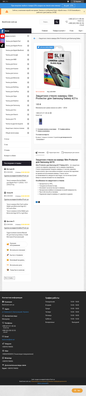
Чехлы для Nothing (12, 87)
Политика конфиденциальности (57, 381)
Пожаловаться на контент (39, 381)
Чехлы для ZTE (11, 119)
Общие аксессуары (12, 133)
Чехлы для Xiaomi (12, 114)
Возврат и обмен (10, 155)
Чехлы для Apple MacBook (15, 50)
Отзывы (7, 150)
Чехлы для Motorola (12, 78)
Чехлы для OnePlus (12, 91)
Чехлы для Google (12, 55)
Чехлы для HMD (11, 59)
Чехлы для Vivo (11, 110)
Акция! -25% (68, 6)
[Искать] (56, 22)
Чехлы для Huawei (12, 68)
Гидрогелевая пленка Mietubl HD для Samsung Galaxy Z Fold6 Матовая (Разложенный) (17, 235)
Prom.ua (52, 379)
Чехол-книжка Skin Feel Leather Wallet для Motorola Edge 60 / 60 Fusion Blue (17, 206)
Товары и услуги (58, 31)
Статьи (6, 139)
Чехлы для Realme (12, 101)
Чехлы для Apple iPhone (14, 46)
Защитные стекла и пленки (15, 128)
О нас (72, 31)
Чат (78, 390)
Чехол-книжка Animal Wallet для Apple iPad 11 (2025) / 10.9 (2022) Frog (17, 182)
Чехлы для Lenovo (12, 73)
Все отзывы (9, 278)
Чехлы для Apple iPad (13, 41)
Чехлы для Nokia (11, 82)
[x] (39, 202)
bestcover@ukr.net (8, 339)
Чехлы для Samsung (13, 105)
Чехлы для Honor (11, 64)
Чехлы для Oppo (11, 96)
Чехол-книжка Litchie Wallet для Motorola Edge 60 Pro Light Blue (17, 212)
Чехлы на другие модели (14, 124)
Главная (45, 31)
